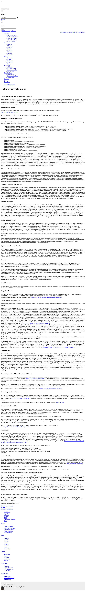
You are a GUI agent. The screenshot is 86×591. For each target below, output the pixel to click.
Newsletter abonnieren (7, 509)
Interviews (10, 62)
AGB (5, 518)
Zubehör (9, 47)
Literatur (9, 52)
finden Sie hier (59, 402)
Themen (6, 56)
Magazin (6, 33)
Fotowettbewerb (11, 68)
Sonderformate (11, 41)
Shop (5, 521)
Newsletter (10, 55)
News (5, 42)
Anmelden (7, 82)
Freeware (6, 79)
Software (9, 50)
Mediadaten (7, 512)
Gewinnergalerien (12, 70)
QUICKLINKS (4, 9)
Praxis (9, 59)
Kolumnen (10, 58)
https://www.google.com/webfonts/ (35, 378)
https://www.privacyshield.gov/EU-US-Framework (36, 323)
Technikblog (10, 77)
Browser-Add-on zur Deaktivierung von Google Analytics (58, 347)
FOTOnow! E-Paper (12, 36)
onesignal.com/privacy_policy (74, 463)
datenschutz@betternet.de (9, 112)
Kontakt (6, 516)
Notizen (9, 53)
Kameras (9, 44)
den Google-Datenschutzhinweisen (20, 398)
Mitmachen (7, 65)
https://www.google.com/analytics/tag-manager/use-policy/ (46, 297)
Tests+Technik (8, 73)
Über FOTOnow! (12, 35)
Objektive (10, 45)
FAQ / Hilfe (10, 71)
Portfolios (10, 61)
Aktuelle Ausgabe (12, 38)
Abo (5, 80)
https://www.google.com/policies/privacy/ (51, 388)
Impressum (7, 513)
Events (9, 48)
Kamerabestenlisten (12, 76)
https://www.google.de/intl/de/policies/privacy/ (16, 426)
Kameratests (10, 74)
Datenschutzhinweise (9, 84)
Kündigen (6, 515)
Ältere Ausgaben (11, 39)
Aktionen (9, 67)
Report (9, 64)
